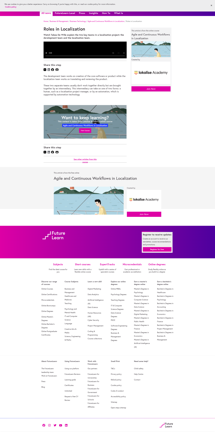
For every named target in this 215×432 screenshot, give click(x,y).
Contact (137, 380)
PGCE (113, 320)
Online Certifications (49, 294)
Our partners (92, 368)
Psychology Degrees (118, 294)
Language (68, 323)
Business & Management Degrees (116, 336)
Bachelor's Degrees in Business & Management (165, 336)
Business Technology (78, 21)
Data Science (93, 307)
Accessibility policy (118, 396)
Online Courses (47, 289)
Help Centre (138, 374)
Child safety (138, 368)
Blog (43, 387)
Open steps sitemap (118, 408)
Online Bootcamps (48, 305)
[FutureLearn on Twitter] (55, 425)
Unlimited (68, 391)
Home (46, 21)
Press (82, 13)
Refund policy (116, 380)
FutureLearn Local (65, 13)
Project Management (95, 326)
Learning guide (70, 380)
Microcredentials (47, 300)
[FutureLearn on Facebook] (44, 425)
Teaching (68, 303)
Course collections (95, 338)
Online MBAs (116, 289)
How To (106, 13)
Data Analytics (93, 294)
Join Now (151, 88)
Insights (93, 13)
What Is (118, 13)
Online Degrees (47, 311)
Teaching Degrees (117, 300)
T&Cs (113, 368)
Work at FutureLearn (49, 376)
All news (46, 13)
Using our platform (72, 368)
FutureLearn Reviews (72, 374)
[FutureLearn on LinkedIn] (66, 425)
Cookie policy (116, 385)
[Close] (211, 5)
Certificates (69, 385)
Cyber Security (93, 320)
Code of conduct (117, 391)
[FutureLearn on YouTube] (60, 425)
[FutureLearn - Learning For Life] (166, 424)
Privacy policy (116, 374)
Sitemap (114, 402)
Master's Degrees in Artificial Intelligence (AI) (142, 343)
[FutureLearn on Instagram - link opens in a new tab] (49, 425)
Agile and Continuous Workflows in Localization (106, 21)
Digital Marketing (94, 289)
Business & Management (59, 21)
